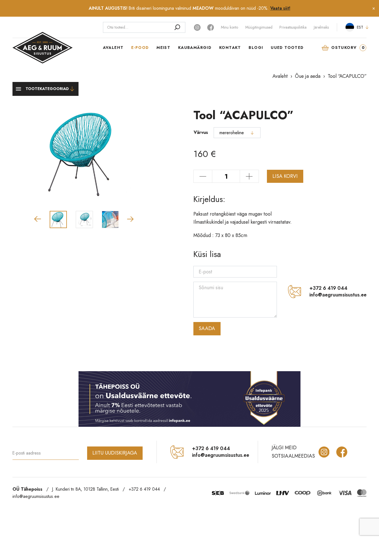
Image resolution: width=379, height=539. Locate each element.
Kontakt (230, 47)
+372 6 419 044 (328, 288)
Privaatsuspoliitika (293, 27)
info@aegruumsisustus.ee (338, 295)
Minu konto (229, 27)
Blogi (256, 47)
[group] (84, 153)
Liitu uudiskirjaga (114, 452)
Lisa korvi (285, 176)
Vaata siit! (280, 8)
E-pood (140, 47)
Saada (207, 328)
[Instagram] (198, 27)
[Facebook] (210, 27)
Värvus (201, 132)
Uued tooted (287, 47)
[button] (37, 219)
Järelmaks (321, 27)
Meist (163, 47)
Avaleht (113, 47)
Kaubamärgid (194, 47)
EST (360, 27)
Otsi (177, 27)
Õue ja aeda (307, 76)
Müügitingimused (258, 27)
